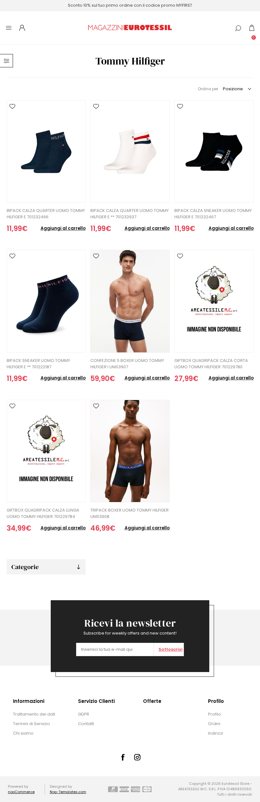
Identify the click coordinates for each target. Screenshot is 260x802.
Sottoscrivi (171, 649)
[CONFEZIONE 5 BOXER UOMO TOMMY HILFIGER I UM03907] (130, 301)
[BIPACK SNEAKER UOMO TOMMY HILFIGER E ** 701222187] (46, 301)
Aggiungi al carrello (63, 228)
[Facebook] (122, 757)
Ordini (214, 724)
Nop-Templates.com (68, 791)
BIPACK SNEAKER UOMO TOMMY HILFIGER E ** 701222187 (38, 363)
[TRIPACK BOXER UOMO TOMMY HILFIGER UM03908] (130, 451)
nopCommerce (21, 791)
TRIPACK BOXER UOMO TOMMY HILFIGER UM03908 (129, 513)
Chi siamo (23, 733)
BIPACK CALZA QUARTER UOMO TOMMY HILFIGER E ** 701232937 (129, 213)
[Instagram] (137, 757)
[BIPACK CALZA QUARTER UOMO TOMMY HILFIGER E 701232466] (46, 151)
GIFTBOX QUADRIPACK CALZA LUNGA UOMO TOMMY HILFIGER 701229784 (43, 513)
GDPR (83, 714)
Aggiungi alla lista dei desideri (12, 106)
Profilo (214, 714)
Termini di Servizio (31, 724)
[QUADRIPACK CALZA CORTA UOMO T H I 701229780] (214, 301)
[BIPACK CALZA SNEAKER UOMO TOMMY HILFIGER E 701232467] (214, 151)
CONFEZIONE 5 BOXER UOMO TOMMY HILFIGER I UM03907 (127, 363)
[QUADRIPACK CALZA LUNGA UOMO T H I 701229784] (46, 451)
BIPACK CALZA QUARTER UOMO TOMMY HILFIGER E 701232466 (46, 213)
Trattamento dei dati (34, 714)
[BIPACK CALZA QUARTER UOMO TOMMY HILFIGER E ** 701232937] (130, 151)
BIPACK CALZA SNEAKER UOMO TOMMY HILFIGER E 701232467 (213, 213)
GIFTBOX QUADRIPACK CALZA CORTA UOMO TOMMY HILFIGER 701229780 (211, 363)
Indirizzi (215, 733)
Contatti (86, 724)
